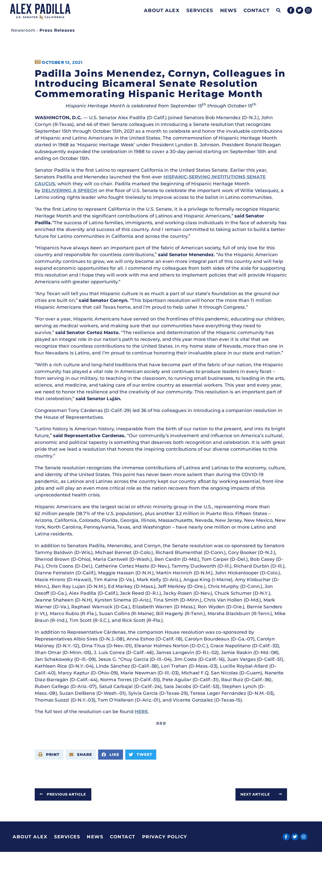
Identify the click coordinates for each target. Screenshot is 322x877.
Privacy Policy (164, 837)
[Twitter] (299, 10)
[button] (278, 10)
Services (199, 10)
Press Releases (57, 30)
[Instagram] (308, 10)
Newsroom (23, 30)
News (228, 10)
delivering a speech (69, 190)
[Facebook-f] (291, 10)
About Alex (162, 10)
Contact (257, 10)
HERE (141, 711)
